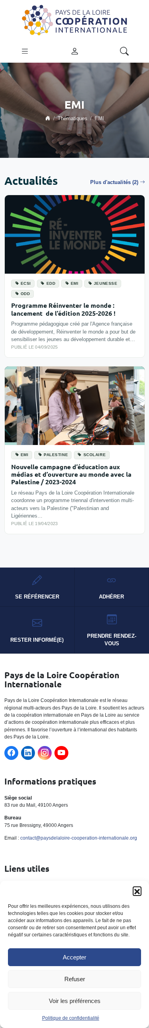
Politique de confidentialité (70, 1018)
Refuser (74, 979)
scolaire (94, 455)
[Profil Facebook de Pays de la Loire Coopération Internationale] (11, 753)
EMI (75, 283)
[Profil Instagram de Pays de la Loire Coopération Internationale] (45, 753)
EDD (51, 283)
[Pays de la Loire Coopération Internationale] (74, 19)
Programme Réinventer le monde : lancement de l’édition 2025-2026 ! (63, 309)
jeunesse (106, 283)
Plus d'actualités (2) (114, 182)
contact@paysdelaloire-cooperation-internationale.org (78, 838)
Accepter (74, 957)
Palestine (56, 455)
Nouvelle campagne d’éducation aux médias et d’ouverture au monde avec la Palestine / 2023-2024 (71, 474)
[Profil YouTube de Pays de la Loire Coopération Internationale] (61, 753)
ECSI (26, 283)
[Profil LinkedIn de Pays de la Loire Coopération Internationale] (28, 753)
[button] (137, 891)
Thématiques (72, 118)
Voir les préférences (75, 1000)
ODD (25, 294)
